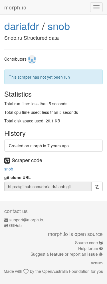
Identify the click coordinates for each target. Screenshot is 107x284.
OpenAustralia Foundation (66, 271)
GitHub (15, 225)
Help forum (88, 248)
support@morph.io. (26, 220)
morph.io (15, 7)
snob (59, 25)
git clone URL (17, 177)
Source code (86, 242)
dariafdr (21, 25)
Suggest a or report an (64, 254)
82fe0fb (97, 262)
